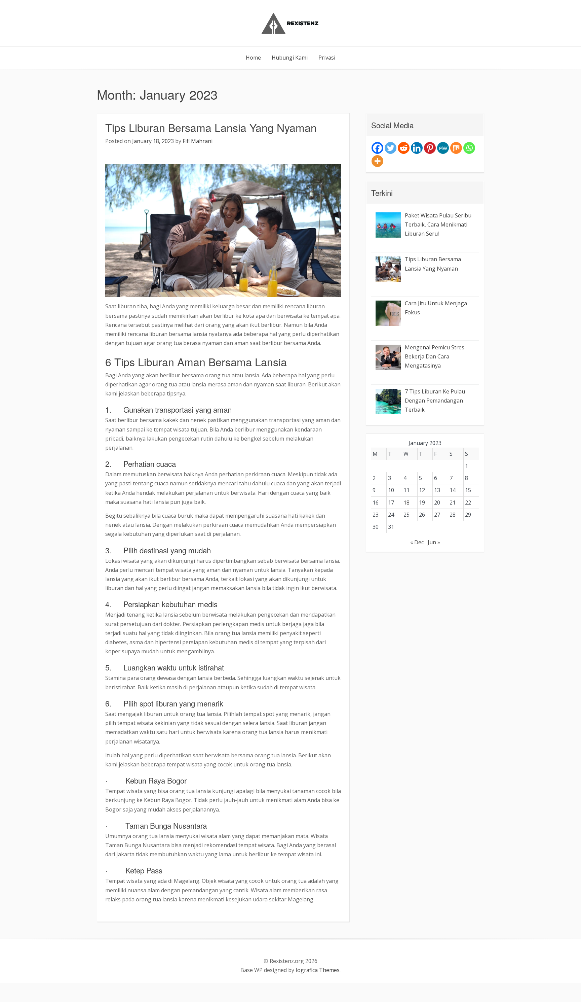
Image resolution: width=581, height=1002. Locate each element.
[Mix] (456, 148)
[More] (377, 161)
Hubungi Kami (290, 57)
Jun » (434, 542)
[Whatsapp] (469, 148)
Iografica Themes (318, 970)
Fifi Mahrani (197, 141)
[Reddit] (404, 148)
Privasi (326, 57)
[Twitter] (390, 148)
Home (253, 57)
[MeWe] (443, 148)
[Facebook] (377, 148)
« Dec (417, 542)
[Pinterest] (430, 148)
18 (406, 502)
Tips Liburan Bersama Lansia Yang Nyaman (211, 127)
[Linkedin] (417, 148)
